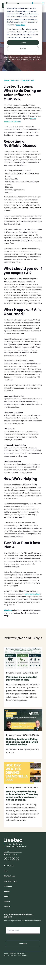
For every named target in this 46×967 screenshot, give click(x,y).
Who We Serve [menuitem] (9, 876)
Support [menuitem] (7, 901)
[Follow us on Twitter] (14, 859)
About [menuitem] (6, 896)
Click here (8, 610)
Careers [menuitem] (7, 906)
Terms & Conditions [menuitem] (10, 955)
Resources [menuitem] (8, 886)
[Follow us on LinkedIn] (10, 859)
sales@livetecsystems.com (13, 852)
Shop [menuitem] (5, 871)
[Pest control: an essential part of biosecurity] (23, 677)
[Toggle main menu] (43, 3)
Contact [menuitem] (7, 891)
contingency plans (32, 594)
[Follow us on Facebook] (6, 859)
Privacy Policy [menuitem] (22, 955)
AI (38, 59)
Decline (23, 48)
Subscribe (23, 943)
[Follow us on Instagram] (18, 859)
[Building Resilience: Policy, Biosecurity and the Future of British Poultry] (23, 734)
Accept (23, 43)
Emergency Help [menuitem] (10, 881)
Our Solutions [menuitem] (9, 866)
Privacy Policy (20, 25)
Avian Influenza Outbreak (26, 57)
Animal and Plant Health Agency (24, 59)
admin (7, 80)
